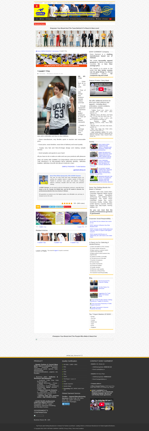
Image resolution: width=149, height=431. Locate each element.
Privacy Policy (68, 428)
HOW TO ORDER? (39, 2)
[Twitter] (103, 3)
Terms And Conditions (78, 428)
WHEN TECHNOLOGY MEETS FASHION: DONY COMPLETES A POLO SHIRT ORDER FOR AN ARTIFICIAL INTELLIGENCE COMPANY (101, 155)
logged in (56, 250)
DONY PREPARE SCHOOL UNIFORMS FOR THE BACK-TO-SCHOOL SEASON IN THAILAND (100, 163)
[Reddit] (111, 3)
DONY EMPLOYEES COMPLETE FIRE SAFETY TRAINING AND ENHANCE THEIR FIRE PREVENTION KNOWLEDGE (101, 147)
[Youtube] (109, 3)
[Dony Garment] (74, 10)
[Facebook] (101, 3)
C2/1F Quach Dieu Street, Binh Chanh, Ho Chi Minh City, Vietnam (102, 386)
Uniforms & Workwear (63, 19)
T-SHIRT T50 (41, 242)
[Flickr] (107, 3)
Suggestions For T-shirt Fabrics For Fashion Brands (104, 295)
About (42, 19)
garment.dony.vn (79, 170)
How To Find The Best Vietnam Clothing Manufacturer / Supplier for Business (101, 300)
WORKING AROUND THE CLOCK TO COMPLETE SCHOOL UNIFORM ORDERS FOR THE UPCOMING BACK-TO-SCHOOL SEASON (101, 179)
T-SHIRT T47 (58, 242)
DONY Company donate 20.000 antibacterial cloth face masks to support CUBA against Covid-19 (101, 230)
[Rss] (100, 3)
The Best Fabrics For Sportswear (103, 287)
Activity (99, 19)
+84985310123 (107, 376)
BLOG (54, 2)
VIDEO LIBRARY (47, 2)
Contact (106, 19)
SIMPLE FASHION (46, 51)
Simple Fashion (51, 19)
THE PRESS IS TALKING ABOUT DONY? (65, 2)
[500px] (114, 3)
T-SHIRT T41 (74, 242)
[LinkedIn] (106, 3)
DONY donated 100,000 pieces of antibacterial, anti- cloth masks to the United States (101, 236)
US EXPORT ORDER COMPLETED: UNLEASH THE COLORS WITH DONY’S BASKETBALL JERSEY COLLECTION (101, 171)
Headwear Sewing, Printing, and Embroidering (83, 19)
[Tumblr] (112, 3)
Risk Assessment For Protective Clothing (103, 281)
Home (37, 18)
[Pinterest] (104, 3)
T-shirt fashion (55, 51)
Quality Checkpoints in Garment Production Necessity (99, 308)
